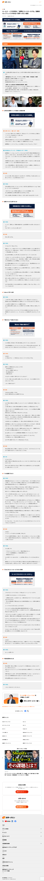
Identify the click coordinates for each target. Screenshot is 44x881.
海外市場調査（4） (5, 739)
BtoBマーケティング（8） (6, 721)
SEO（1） (24, 725)
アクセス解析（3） (5, 732)
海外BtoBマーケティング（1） (27, 732)
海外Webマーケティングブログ (9, 847)
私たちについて (6, 836)
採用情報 (4, 840)
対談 (3, 858)
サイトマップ (10, 877)
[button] (2, 757)
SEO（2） (4, 728)
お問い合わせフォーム (7, 862)
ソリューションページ (25, 706)
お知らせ (4, 854)
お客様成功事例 (6, 843)
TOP (31, 5)
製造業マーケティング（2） (6, 743)
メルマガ (4, 851)
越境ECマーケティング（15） (27, 743)
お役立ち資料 (5, 865)
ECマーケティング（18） (6, 725)
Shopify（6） (25, 728)
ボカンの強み (5, 829)
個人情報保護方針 (4, 877)
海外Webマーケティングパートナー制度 (8, 870)
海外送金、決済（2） (26, 739)
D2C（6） (24, 721)
